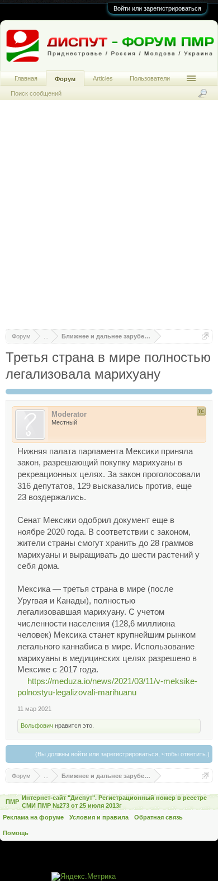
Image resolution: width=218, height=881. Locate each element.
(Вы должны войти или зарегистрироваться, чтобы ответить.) (122, 754)
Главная (26, 78)
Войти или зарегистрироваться (157, 8)
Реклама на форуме (33, 817)
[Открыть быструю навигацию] (205, 336)
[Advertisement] (109, 220)
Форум (65, 79)
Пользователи (150, 78)
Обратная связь (158, 817)
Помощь (16, 833)
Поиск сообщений (36, 93)
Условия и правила (99, 817)
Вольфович (37, 725)
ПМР (12, 801)
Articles (103, 78)
